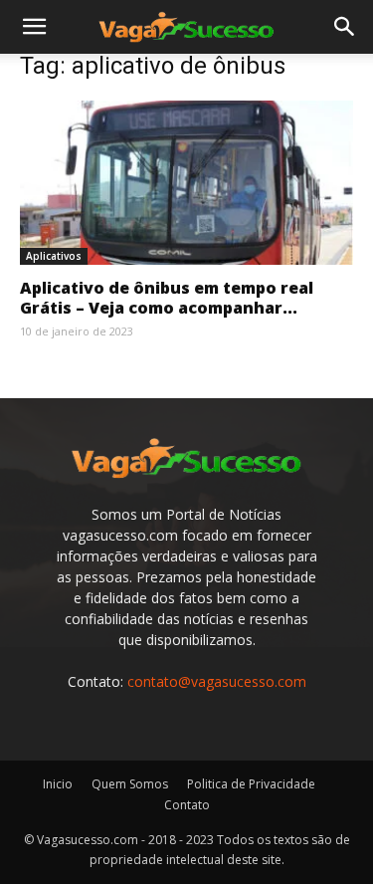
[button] (34, 27)
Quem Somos (130, 783)
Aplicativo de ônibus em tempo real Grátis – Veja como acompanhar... (166, 298)
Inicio (58, 783)
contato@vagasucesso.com (216, 681)
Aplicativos (54, 256)
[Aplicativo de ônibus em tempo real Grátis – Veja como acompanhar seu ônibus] (186, 183)
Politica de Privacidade (251, 783)
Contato (187, 804)
